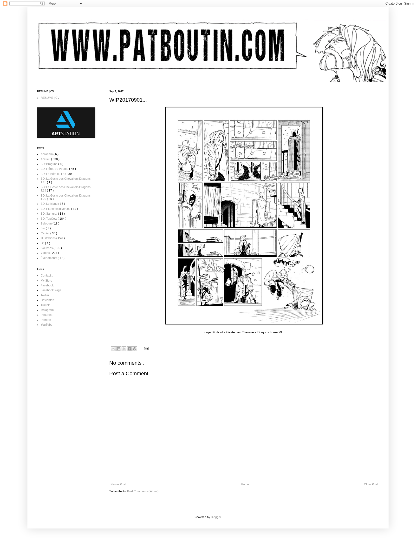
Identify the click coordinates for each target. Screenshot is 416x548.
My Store (46, 280)
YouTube (46, 324)
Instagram (47, 310)
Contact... (47, 275)
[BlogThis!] (118, 348)
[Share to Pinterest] (134, 348)
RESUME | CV (50, 97)
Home (245, 484)
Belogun (46, 223)
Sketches (47, 248)
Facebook (47, 285)
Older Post (371, 484)
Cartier (45, 233)
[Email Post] (146, 348)
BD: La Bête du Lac (54, 174)
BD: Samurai (49, 213)
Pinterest (46, 315)
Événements (49, 258)
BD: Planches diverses (56, 209)
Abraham (47, 154)
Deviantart (47, 300)
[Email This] (113, 348)
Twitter (45, 295)
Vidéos (46, 253)
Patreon (46, 320)
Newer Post (118, 484)
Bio (43, 228)
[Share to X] (124, 348)
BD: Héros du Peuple (55, 169)
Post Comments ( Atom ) (142, 491)
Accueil (46, 159)
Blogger (216, 517)
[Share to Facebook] (129, 348)
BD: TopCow (49, 218)
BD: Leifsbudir (50, 203)
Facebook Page (51, 290)
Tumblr (45, 305)
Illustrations (48, 238)
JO (43, 243)
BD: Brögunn (49, 164)
